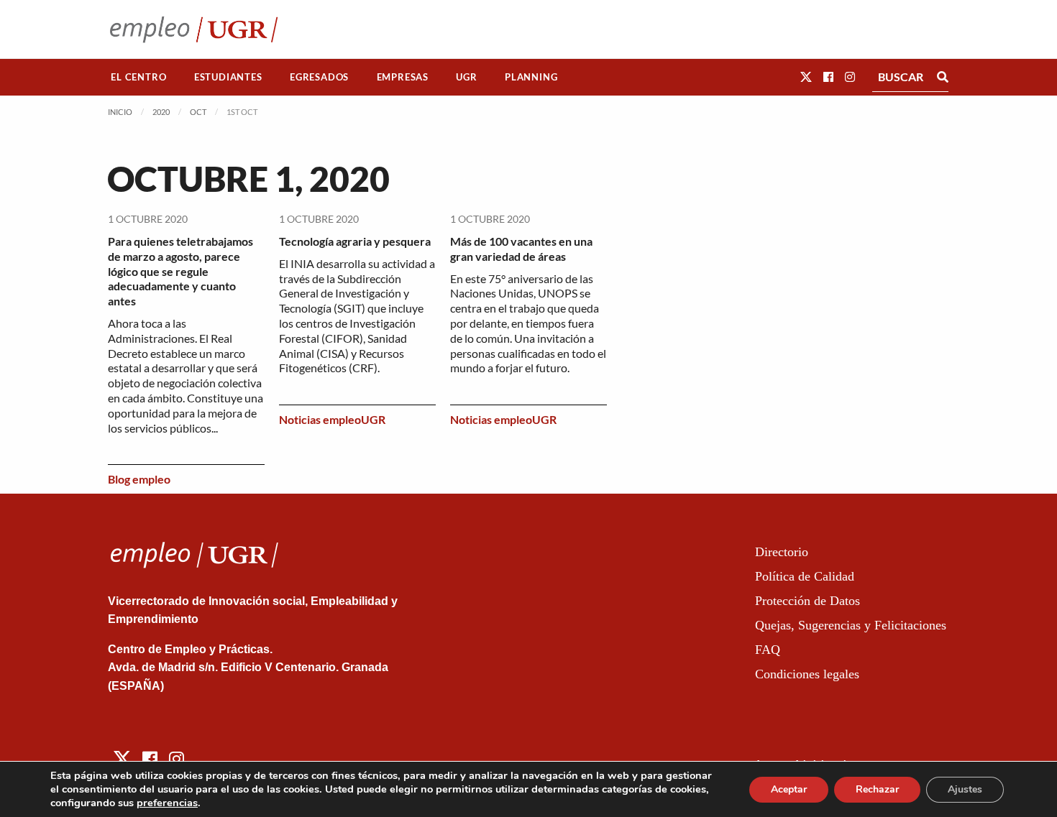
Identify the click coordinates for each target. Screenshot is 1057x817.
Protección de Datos (807, 601)
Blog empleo (139, 479)
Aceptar (789, 789)
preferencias (167, 802)
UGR (466, 77)
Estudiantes (228, 77)
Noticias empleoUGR (332, 419)
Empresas (403, 77)
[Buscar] (942, 77)
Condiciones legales (807, 674)
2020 (161, 111)
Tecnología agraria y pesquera (355, 241)
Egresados (319, 77)
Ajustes (965, 789)
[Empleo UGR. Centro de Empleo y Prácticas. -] (193, 29)
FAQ (767, 649)
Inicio (120, 111)
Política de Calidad (804, 576)
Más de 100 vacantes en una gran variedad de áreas (521, 248)
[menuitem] (138, 77)
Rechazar (877, 789)
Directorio (781, 552)
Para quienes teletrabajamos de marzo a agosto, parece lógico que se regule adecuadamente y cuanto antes (180, 271)
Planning (531, 77)
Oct (198, 111)
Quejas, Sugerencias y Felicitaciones (850, 625)
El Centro (138, 77)
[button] (806, 76)
